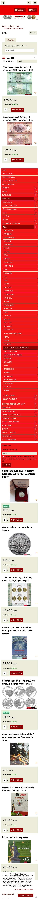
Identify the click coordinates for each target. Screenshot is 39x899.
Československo (10, 206)
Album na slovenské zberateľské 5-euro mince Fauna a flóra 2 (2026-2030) (18, 737)
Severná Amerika (10, 399)
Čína (6, 255)
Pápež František (8, 177)
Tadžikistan (9, 369)
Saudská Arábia (10, 351)
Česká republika (9, 209)
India (6, 270)
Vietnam (7, 387)
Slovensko (7, 202)
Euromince (6, 195)
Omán (6, 341)
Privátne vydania (9, 418)
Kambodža (8, 298)
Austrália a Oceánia (11, 223)
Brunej (7, 252)
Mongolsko (8, 330)
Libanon (7, 316)
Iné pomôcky (7, 425)
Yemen (6, 390)
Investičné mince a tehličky (13, 404)
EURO (5, 213)
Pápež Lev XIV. (7, 174)
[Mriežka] (3, 58)
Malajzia (8, 323)
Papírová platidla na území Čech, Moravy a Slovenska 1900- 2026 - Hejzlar (17, 630)
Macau (7, 319)
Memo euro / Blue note (11, 415)
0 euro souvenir (8, 411)
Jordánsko (8, 291)
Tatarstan (8, 376)
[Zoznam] (8, 58)
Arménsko (8, 234)
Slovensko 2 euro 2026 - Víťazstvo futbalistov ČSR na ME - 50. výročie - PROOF (19, 474)
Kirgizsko (8, 309)
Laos (6, 312)
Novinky (5, 188)
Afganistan (9, 230)
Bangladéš (8, 245)
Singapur (8, 358)
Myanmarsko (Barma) (12, 333)
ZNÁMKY (5, 429)
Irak (5, 277)
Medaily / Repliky (9, 433)
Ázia (4, 227)
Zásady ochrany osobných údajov (23, 889)
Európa (6, 216)
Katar (6, 302)
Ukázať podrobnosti (8, 894)
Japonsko (8, 287)
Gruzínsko (8, 262)
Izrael (6, 284)
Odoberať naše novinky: (9, 449)
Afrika (5, 220)
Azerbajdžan (9, 238)
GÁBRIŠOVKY (6, 408)
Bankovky (6, 199)
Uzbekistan (8, 383)
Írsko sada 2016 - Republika (15, 837)
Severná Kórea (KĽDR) (13, 355)
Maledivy (8, 326)
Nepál (6, 337)
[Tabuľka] (12, 58)
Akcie (4, 170)
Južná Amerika (9, 395)
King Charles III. (8, 184)
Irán (6, 280)
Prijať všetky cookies (26, 895)
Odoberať (7, 465)
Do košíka (18, 110)
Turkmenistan (10, 380)
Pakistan (7, 344)
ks (9, 110)
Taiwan (7, 373)
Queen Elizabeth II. (9, 181)
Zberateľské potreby (10, 422)
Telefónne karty (9, 440)
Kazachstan (9, 305)
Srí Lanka (8, 362)
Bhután (7, 248)
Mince (4, 191)
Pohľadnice (7, 436)
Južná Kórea (9, 294)
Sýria (6, 365)
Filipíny (7, 259)
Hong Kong (8, 266)
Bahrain (7, 241)
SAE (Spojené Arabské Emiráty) (16, 348)
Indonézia (8, 273)
